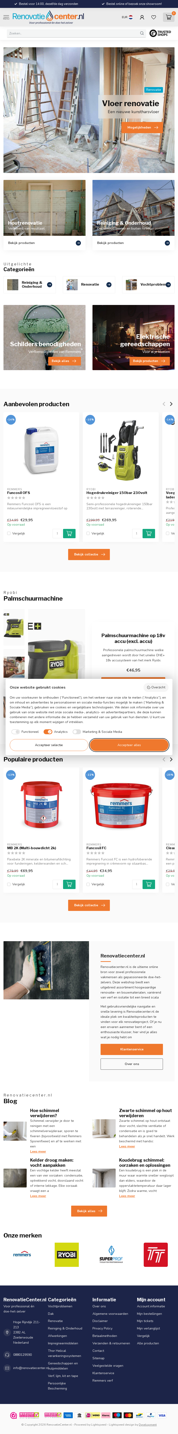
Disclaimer (100, 1321)
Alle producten (148, 1343)
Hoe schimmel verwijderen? (44, 1113)
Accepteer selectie (49, 745)
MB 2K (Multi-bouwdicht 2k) (31, 848)
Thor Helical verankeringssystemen (64, 1353)
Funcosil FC (96, 848)
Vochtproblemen (60, 1306)
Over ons (132, 1064)
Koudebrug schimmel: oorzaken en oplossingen (144, 1162)
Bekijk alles (86, 1211)
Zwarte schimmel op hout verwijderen (145, 1113)
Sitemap (98, 1358)
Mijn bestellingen (149, 1313)
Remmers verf (102, 1380)
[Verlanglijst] (153, 17)
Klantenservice (131, 1049)
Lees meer (38, 1151)
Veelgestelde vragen (107, 1365)
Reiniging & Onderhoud (65, 1328)
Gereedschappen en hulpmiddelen (63, 1366)
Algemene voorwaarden (110, 1313)
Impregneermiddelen (63, 1343)
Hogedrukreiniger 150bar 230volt (116, 493)
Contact (98, 1351)
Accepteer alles (129, 745)
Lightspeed (98, 1425)
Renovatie (55, 1321)
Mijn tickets (145, 1321)
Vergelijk (18, 533)
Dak (51, 1313)
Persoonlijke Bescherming (57, 1386)
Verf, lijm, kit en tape (63, 1376)
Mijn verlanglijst (148, 1328)
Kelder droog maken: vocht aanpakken (51, 1162)
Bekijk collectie (86, 554)
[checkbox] (24, 731)
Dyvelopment (148, 1425)
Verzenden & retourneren (111, 1343)
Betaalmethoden (104, 1336)
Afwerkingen (57, 1336)
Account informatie (151, 1306)
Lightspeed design (121, 1425)
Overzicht (158, 687)
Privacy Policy (102, 1328)
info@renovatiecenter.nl (31, 1368)
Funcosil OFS (18, 493)
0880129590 (22, 1355)
